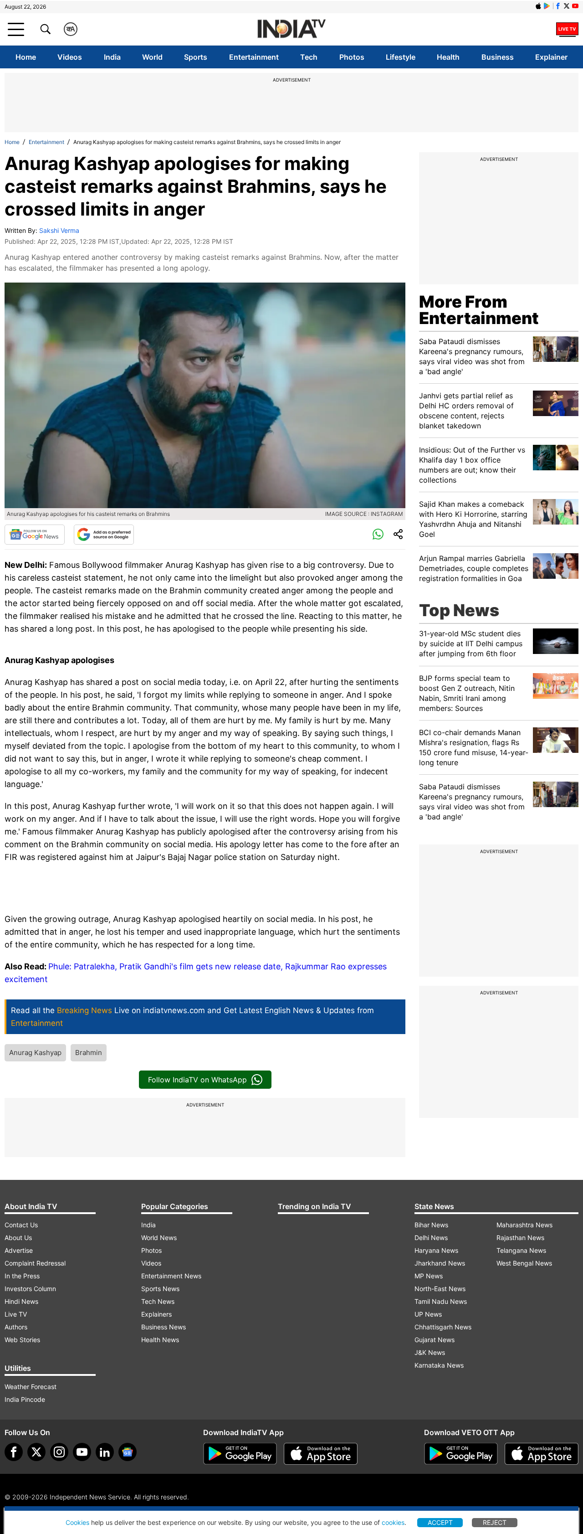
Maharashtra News (524, 1225)
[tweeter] (36, 1452)
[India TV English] (291, 29)
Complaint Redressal (35, 1263)
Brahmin (88, 1052)
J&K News (429, 1352)
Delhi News (431, 1237)
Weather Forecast (30, 1386)
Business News (163, 1327)
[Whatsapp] (378, 535)
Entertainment (254, 57)
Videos (69, 57)
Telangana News (521, 1250)
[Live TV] (567, 29)
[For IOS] (541, 1454)
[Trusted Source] (104, 535)
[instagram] (59, 1452)
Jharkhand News (439, 1263)
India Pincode (25, 1399)
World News (159, 1237)
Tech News (157, 1301)
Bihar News (431, 1225)
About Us (18, 1237)
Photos (351, 57)
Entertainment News (171, 1276)
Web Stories (22, 1340)
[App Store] (321, 1454)
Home (25, 57)
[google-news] (127, 1452)
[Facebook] (14, 1452)
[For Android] (461, 1454)
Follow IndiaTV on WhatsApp (197, 1079)
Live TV (16, 1314)
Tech (308, 57)
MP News (428, 1276)
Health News (160, 1340)
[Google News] (35, 535)
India (112, 57)
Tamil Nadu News (440, 1301)
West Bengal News (524, 1263)
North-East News (439, 1288)
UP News (428, 1314)
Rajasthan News (520, 1237)
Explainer (551, 57)
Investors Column (30, 1288)
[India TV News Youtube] (575, 6)
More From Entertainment (479, 310)
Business (497, 57)
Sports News (160, 1288)
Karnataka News (439, 1365)
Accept (440, 1522)
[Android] (547, 6)
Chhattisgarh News (442, 1327)
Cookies (77, 1522)
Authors (16, 1327)
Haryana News (436, 1250)
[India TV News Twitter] (566, 6)
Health (448, 57)
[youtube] (82, 1452)
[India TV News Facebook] (558, 6)
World (152, 57)
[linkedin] (105, 1452)
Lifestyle (400, 57)
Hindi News (21, 1301)
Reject (494, 1522)
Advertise (19, 1250)
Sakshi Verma (59, 230)
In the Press (22, 1276)
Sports (195, 57)
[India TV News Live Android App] (240, 1454)
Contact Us (21, 1225)
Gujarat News (434, 1340)
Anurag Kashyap (35, 1052)
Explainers (156, 1314)
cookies (393, 1522)
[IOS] (538, 6)
